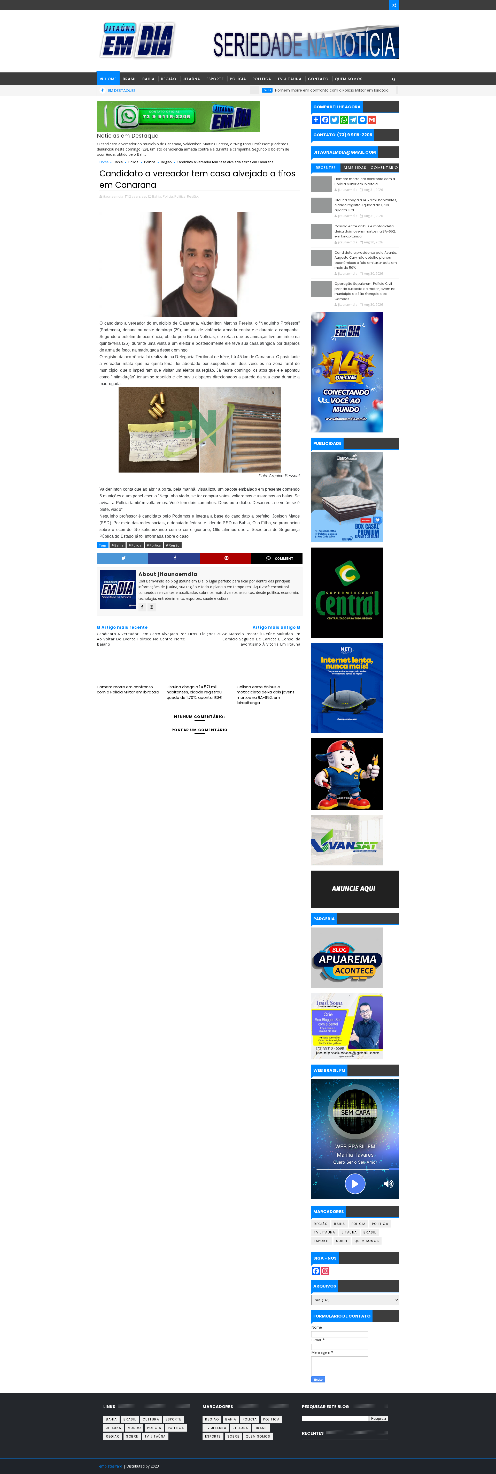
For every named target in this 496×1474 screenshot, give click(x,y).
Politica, (180, 196)
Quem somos (366, 1241)
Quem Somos (348, 78)
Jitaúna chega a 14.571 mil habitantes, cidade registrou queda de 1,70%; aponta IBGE (194, 692)
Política (261, 78)
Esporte (215, 78)
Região (168, 78)
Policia (133, 162)
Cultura (151, 1419)
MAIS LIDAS (355, 167)
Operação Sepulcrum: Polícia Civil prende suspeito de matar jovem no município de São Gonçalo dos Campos (365, 291)
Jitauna (349, 1232)
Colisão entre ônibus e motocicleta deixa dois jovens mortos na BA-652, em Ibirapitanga (266, 694)
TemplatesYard (109, 1466)
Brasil (129, 78)
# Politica (154, 545)
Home (104, 162)
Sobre (342, 1241)
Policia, (168, 196)
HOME (111, 78)
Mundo (134, 1428)
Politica (149, 162)
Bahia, (157, 196)
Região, (193, 196)
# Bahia (117, 545)
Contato (318, 78)
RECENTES (326, 167)
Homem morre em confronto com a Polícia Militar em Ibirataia (286, 90)
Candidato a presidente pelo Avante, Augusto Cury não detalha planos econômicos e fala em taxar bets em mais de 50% (366, 260)
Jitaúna (191, 78)
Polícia (238, 78)
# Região (173, 545)
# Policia (135, 545)
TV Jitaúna (289, 78)
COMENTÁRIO (384, 167)
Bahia (148, 78)
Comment (284, 558)
